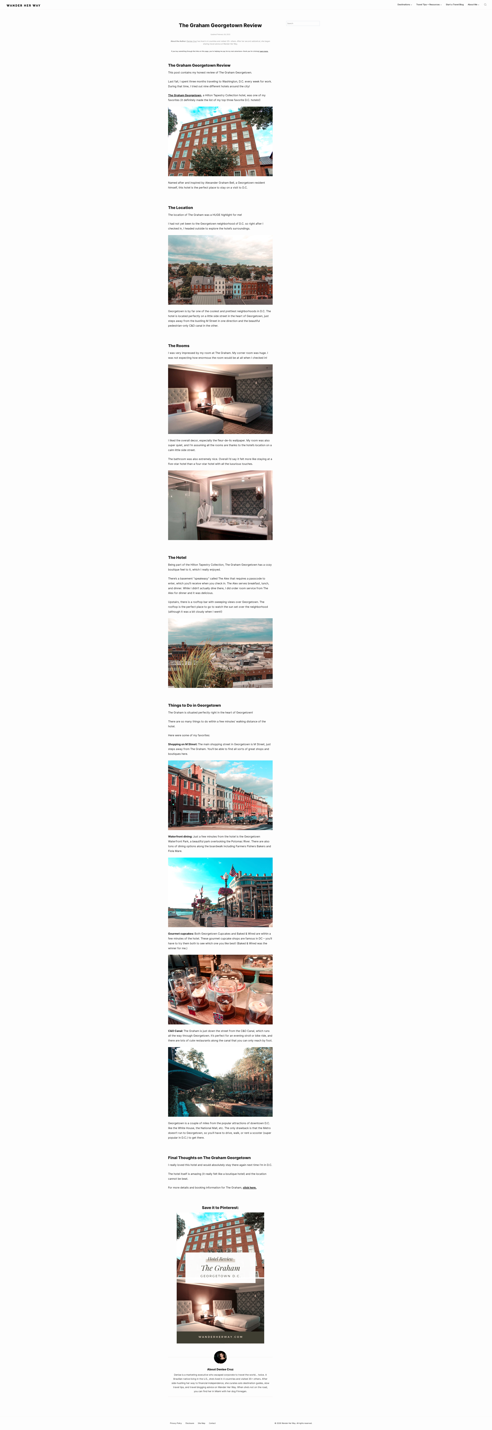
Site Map (201, 1423)
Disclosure (190, 1423)
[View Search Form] (485, 4)
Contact (212, 1423)
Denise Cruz (192, 41)
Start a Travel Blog (455, 4)
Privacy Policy (176, 1423)
